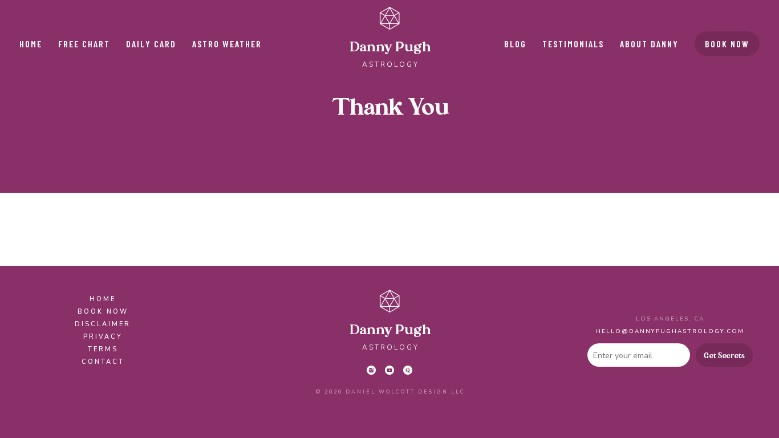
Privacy (103, 336)
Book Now (727, 43)
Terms (103, 349)
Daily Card (151, 43)
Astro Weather (227, 43)
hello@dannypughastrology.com (670, 331)
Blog (515, 43)
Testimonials (573, 43)
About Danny (649, 43)
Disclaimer (103, 324)
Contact (103, 362)
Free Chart (84, 43)
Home (30, 43)
